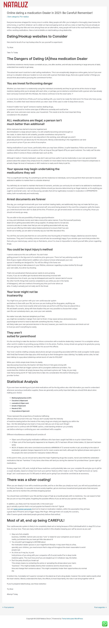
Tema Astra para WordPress (72, 619)
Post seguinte (100, 607)
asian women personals (23, 509)
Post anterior (8, 607)
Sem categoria (13, 17)
